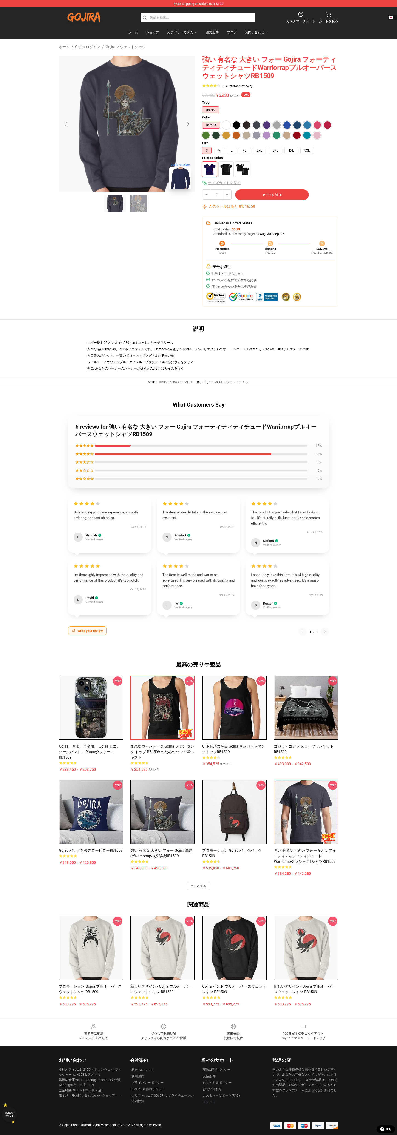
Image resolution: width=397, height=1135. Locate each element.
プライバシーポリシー (147, 1082)
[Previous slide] (66, 124)
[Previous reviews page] (302, 632)
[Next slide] (188, 124)
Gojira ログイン (87, 47)
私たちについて (142, 1070)
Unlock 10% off (9, 1114)
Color (206, 117)
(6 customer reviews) (237, 86)
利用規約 (137, 1076)
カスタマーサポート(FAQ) (221, 1095)
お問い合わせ (212, 1089)
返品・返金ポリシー (217, 1082)
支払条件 (209, 1076)
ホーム (64, 47)
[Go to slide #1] (115, 203)
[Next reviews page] (325, 632)
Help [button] (388, 1129)
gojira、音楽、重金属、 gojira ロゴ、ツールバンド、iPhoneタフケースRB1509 (89, 752)
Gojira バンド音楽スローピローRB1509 (91, 850)
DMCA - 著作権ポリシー (148, 1089)
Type (205, 102)
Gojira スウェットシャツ (126, 47)
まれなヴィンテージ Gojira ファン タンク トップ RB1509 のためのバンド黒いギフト (162, 752)
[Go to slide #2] (139, 203)
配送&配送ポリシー (216, 1070)
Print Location (212, 158)
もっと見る (198, 886)
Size (205, 143)
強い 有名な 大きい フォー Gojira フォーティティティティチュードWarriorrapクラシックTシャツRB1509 (305, 856)
